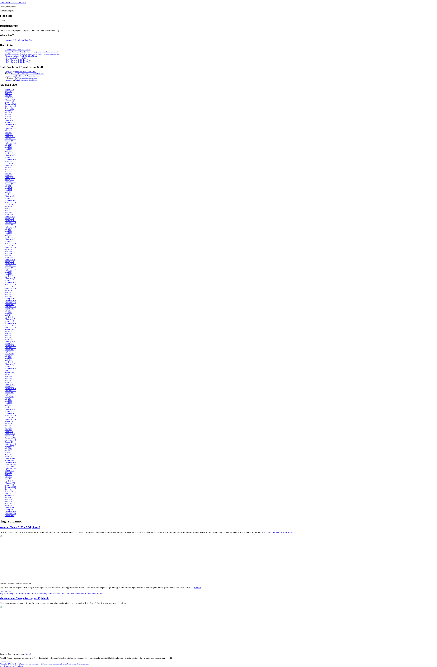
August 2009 (9, 446)
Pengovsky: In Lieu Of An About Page (19, 40)
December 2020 (10, 200)
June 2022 (8, 169)
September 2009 (10, 444)
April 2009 (8, 454)
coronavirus (33, 664)
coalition (28, 594)
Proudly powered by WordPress (11, 666)
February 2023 (10, 155)
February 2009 (10, 458)
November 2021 (10, 182)
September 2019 (10, 227)
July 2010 (8, 423)
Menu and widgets (7, 11)
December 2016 (10, 282)
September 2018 (10, 247)
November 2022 (10, 161)
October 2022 (9, 163)
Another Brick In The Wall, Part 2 (20, 527)
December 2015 (10, 301)
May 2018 (8, 253)
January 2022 (9, 180)
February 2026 (10, 100)
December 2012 (10, 368)
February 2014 (10, 342)
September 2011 (10, 395)
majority (77, 594)
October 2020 (9, 204)
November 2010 (10, 415)
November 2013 (10, 348)
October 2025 (9, 108)
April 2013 (8, 360)
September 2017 (10, 270)
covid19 (35, 594)
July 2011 (8, 399)
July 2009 (8, 448)
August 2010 (9, 421)
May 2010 (8, 428)
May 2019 (8, 233)
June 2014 (8, 333)
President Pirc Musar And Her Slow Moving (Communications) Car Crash (31, 52)
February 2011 (10, 409)
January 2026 (9, 102)
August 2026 (9, 90)
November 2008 (10, 464)
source (28, 654)
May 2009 (8, 452)
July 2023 (8, 145)
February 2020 (10, 217)
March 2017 (9, 276)
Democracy (43, 594)
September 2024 (10, 129)
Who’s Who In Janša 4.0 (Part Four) (17, 60)
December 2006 (10, 512)
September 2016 (10, 288)
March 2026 (9, 98)
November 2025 (10, 106)
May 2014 (8, 335)
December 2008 (10, 462)
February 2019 (10, 239)
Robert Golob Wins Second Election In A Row (27, 74)
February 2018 (10, 260)
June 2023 (8, 147)
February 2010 (10, 434)
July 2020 (8, 206)
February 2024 (10, 137)
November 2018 (10, 243)
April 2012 (8, 380)
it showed (197, 588)
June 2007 (8, 499)
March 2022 (9, 176)
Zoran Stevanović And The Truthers (17, 50)
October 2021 (9, 184)
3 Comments (98, 594)
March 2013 (9, 362)
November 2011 (10, 391)
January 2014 (9, 344)
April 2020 (8, 212)
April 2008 (8, 479)
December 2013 (10, 346)
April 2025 (8, 118)
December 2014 (10, 323)
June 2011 (8, 401)
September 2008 (10, 469)
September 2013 (10, 352)
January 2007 (9, 510)
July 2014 (8, 331)
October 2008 (9, 467)
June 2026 (8, 94)
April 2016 (8, 296)
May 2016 (8, 294)
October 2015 (9, 305)
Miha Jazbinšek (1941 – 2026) (15, 58)
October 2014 (9, 325)
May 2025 (8, 116)
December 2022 (10, 159)
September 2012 (10, 370)
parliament (90, 594)
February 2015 (10, 319)
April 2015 (8, 315)
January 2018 (9, 262)
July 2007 (8, 497)
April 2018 (8, 256)
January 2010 (9, 436)
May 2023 (8, 149)
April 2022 (8, 174)
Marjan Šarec (76, 664)
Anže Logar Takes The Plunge (26, 80)
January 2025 (9, 122)
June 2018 (8, 251)
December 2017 (10, 264)
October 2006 (9, 516)
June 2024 (8, 131)
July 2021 (8, 186)
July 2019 (8, 229)
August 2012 (9, 372)
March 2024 (9, 135)
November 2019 (10, 223)
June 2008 (8, 475)
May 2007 (8, 501)
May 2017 (8, 274)
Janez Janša (69, 594)
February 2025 (10, 120)
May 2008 (8, 477)
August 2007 (9, 495)
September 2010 (10, 419)
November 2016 (10, 284)
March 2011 (9, 407)
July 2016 (8, 290)
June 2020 (8, 208)
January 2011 (9, 411)
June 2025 (8, 114)
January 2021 (9, 198)
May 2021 (8, 190)
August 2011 (9, 397)
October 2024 (9, 126)
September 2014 (10, 327)
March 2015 (9, 317)
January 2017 (9, 280)
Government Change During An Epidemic (24, 598)
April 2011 (8, 405)
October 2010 (9, 417)
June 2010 (8, 426)
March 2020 (9, 215)
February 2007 (10, 507)
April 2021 (8, 192)
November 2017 (10, 266)
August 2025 (9, 110)
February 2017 (10, 278)
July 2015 (8, 311)
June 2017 (8, 272)
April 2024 (8, 133)
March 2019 (9, 237)
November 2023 (10, 139)
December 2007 (10, 487)
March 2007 (9, 505)
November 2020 (10, 202)
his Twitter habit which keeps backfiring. (278, 532)
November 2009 (10, 440)
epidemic (51, 594)
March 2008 (9, 481)
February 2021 (10, 196)
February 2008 (10, 483)
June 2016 (8, 292)
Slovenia (22, 594)
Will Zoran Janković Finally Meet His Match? (21, 56)
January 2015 (9, 321)
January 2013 (9, 366)
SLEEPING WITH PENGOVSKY (13, 3)
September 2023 (10, 143)
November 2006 (10, 514)
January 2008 (9, 485)
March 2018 (9, 258)
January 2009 (9, 460)
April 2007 (8, 503)
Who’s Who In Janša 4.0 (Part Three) (18, 62)
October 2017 (9, 268)
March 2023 (9, 153)
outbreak (85, 664)
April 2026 (8, 96)
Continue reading (6, 591)
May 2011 (8, 403)
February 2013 (10, 364)
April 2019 (8, 235)
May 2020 (8, 210)
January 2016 (9, 299)
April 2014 (8, 337)
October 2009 (9, 442)
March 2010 (9, 432)
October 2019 (9, 225)
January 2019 (9, 241)
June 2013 (8, 358)
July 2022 (8, 167)
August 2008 (9, 471)
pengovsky (8, 72)
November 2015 (10, 303)
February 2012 (10, 385)
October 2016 (9, 286)
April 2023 (8, 151)
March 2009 (9, 456)
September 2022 (10, 165)
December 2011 (10, 389)
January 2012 (9, 387)
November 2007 (10, 489)
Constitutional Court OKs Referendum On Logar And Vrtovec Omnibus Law (32, 54)
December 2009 (10, 438)
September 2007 (10, 493)
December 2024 (10, 124)
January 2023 (9, 157)
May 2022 (8, 172)
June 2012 (8, 376)
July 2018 (8, 249)
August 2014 (9, 329)
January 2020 (9, 219)
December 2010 (10, 413)
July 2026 (8, 92)
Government (60, 594)
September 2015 (10, 307)
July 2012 (8, 374)
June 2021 (8, 188)
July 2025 (8, 112)
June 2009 (8, 450)
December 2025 (10, 104)
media (83, 594)
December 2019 (10, 221)
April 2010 (8, 430)
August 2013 (9, 354)
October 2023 (9, 141)
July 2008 (8, 473)
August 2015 (9, 309)
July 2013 (8, 356)
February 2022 (10, 178)
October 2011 (9, 393)
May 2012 (8, 378)
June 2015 (8, 313)
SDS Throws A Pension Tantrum (27, 76)
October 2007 (9, 491)
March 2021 (9, 194)
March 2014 (9, 339)
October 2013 (9, 350)
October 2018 (9, 245)
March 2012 (9, 383)
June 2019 (8, 231)
